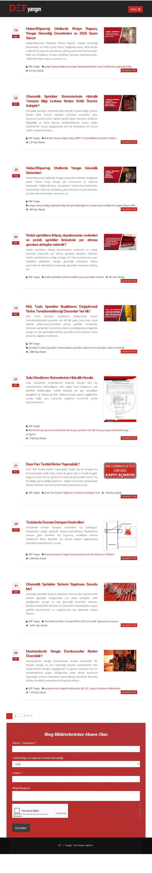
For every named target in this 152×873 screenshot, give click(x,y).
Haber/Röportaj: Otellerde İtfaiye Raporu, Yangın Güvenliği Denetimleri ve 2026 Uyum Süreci (62, 33)
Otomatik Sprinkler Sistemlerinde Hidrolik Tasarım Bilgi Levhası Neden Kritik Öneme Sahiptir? (62, 101)
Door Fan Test (51, 492)
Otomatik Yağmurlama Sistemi (102, 621)
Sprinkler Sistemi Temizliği (110, 347)
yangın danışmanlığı (54, 66)
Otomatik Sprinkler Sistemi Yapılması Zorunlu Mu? (62, 586)
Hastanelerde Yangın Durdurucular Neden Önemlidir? (62, 653)
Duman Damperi (53, 554)
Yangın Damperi (70, 554)
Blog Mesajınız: (21, 788)
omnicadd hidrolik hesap (63, 430)
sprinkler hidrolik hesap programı (95, 430)
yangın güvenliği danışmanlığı (64, 205)
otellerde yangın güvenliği (118, 66)
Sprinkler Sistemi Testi (84, 347)
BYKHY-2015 (79, 621)
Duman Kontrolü (88, 554)
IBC (83, 688)
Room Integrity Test (89, 492)
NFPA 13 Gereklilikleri (87, 138)
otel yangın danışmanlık (77, 66)
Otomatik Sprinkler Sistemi (58, 621)
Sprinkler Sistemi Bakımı (59, 347)
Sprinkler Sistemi (107, 138)
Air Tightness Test (69, 492)
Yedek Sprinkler (52, 276)
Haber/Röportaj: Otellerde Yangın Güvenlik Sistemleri (62, 170)
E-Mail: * (17, 773)
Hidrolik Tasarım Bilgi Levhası (59, 138)
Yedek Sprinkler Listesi (73, 276)
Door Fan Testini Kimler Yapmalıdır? (52, 464)
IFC (86, 688)
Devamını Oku (129, 70)
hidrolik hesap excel (38, 430)
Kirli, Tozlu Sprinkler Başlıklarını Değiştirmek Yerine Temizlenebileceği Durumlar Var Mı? (62, 308)
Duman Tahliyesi (106, 554)
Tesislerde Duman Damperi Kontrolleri (55, 522)
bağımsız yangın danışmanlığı (95, 205)
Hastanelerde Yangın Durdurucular (62, 688)
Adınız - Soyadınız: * (24, 743)
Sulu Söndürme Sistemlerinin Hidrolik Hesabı (59, 378)
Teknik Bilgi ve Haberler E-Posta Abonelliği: (38, 758)
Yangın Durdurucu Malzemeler (104, 688)
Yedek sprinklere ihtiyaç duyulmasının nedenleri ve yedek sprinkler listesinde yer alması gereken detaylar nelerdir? (62, 240)
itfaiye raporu (97, 66)
